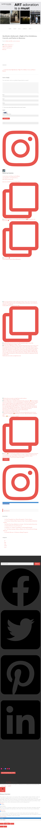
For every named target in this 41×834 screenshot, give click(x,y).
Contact (25, 28)
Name (4, 94)
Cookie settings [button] (3, 786)
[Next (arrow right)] (5, 826)
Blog (19, 28)
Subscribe (37, 563)
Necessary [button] (2, 803)
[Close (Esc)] (1, 824)
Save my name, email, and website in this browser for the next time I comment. (15, 107)
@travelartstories (7, 510)
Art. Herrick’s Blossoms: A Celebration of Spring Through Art (16, 532)
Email (4, 98)
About (14, 28)
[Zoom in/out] (12, 824)
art (4, 540)
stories (5, 545)
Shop (30, 28)
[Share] (5, 824)
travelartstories (17, 41)
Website (4, 103)
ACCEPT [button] (9, 786)
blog (5, 542)
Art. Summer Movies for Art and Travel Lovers (13, 525)
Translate (8, 822)
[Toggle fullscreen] (9, 824)
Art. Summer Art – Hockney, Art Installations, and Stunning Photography (18, 527)
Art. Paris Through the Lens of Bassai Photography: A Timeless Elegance (18, 519)
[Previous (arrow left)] (1, 826)
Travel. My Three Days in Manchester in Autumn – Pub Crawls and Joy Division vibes (20, 524)
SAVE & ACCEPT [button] (3, 816)
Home (10, 28)
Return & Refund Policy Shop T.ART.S (8, 772)
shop (5, 544)
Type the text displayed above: (7, 114)
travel (5, 547)
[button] (20, 606)
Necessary (2, 804)
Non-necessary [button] (2, 810)
